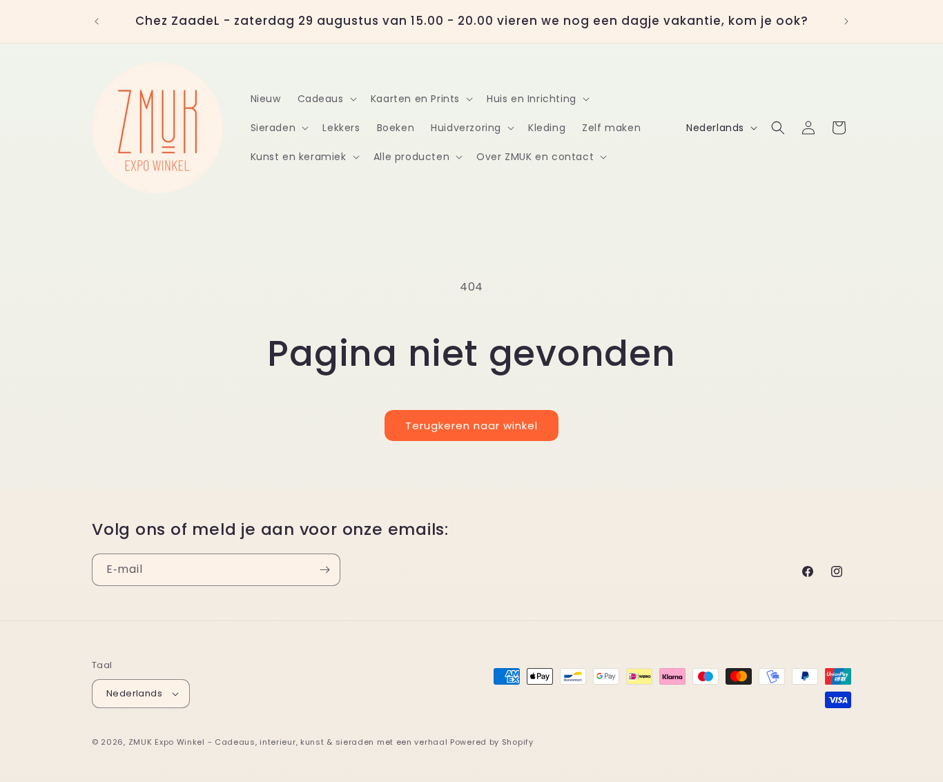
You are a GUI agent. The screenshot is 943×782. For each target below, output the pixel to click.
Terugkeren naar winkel (471, 425)
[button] (325, 98)
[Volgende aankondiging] (846, 21)
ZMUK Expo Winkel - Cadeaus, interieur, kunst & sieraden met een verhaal (288, 741)
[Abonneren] (324, 570)
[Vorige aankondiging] (96, 21)
